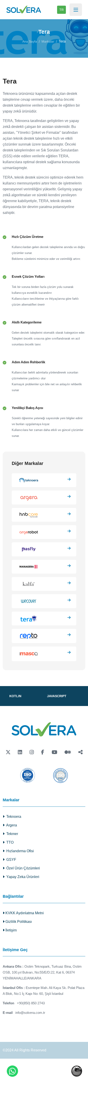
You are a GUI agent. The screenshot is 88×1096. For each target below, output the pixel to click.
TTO (9, 842)
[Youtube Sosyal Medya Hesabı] (54, 752)
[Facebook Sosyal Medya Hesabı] (42, 752)
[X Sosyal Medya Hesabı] (8, 752)
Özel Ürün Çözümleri (22, 868)
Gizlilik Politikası (18, 922)
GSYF (10, 859)
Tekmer (11, 834)
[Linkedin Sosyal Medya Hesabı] (20, 752)
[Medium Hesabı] (68, 752)
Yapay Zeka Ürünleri (22, 877)
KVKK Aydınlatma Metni (24, 913)
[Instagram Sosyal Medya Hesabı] (32, 752)
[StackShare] (80, 752)
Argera (11, 825)
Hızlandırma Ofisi (19, 851)
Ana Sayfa (29, 41)
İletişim (11, 930)
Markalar (48, 41)
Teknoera (13, 816)
